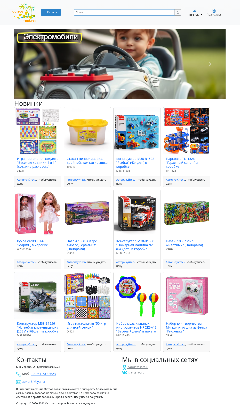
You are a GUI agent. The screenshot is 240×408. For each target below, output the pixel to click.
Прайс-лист (214, 14)
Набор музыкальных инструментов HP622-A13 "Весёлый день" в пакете (136, 327)
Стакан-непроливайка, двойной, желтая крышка (87, 160)
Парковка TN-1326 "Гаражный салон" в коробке (182, 162)
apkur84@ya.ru (33, 381)
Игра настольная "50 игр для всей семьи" (86, 325)
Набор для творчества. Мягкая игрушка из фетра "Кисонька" (186, 327)
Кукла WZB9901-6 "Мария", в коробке (32, 243)
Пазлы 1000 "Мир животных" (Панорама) (184, 243)
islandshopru (135, 372)
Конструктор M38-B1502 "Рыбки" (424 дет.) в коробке (135, 162)
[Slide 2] (122, 90)
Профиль (193, 15)
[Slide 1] (117, 90)
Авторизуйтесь (26, 179)
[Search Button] (178, 12)
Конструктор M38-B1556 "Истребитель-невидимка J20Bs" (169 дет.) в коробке (37, 327)
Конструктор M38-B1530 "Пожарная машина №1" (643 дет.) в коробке (135, 245)
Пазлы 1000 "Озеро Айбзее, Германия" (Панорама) (82, 245)
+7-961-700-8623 (43, 374)
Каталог (52, 12)
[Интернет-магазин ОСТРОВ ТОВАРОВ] (24, 12)
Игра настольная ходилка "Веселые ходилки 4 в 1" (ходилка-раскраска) (37, 162)
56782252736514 (137, 367)
